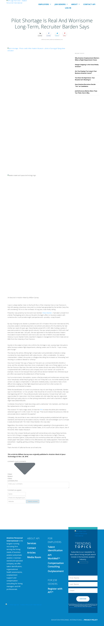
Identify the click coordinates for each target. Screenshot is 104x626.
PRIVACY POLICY (91, 620)
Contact (31, 547)
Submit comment (33, 501)
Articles (31, 552)
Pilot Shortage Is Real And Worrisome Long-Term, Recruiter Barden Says (52, 23)
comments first (13, 481)
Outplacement (56, 571)
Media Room (34, 557)
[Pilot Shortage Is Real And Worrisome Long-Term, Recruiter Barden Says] (38, 108)
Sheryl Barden (47, 313)
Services (31, 543)
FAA (41, 410)
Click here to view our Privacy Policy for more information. (83, 607)
